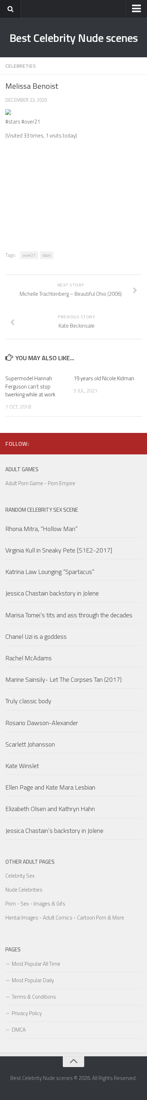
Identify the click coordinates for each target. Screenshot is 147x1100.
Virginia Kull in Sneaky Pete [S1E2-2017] (58, 550)
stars (46, 255)
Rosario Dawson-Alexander (41, 723)
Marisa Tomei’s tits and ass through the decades (68, 615)
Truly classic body (28, 701)
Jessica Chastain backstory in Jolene (52, 593)
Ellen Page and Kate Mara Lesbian (50, 787)
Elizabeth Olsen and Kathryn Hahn (50, 809)
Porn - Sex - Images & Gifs (35, 903)
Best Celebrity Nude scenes (73, 37)
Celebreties (20, 65)
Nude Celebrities (23, 890)
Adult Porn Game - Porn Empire (40, 483)
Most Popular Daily (33, 980)
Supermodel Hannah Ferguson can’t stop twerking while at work (30, 386)
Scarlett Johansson (30, 744)
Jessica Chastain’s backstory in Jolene (54, 830)
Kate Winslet (22, 766)
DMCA (19, 1030)
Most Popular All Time (36, 964)
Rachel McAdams (28, 658)
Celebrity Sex (20, 876)
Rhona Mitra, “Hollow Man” (41, 529)
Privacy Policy (27, 1013)
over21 (29, 255)
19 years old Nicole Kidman (104, 378)
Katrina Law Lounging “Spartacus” (50, 571)
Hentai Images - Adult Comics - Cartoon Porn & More (64, 917)
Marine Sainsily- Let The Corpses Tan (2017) (63, 679)
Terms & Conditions (34, 997)
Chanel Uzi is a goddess (36, 636)
